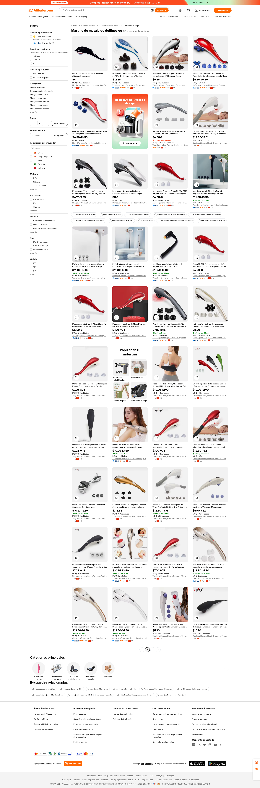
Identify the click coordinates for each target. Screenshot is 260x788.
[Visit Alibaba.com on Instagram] (210, 744)
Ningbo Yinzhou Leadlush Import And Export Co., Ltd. (90, 85)
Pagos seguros (79, 714)
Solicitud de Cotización (122, 719)
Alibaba (74, 26)
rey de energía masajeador (139, 215)
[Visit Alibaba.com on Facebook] (193, 744)
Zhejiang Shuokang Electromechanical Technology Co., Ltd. (210, 338)
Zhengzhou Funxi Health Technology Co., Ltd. (130, 458)
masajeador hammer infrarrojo (172, 695)
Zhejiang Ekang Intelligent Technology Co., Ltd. (170, 203)
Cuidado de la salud (89, 26)
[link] (256, 762)
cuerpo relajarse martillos (85, 215)
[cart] (189, 11)
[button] (152, 10)
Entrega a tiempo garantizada (85, 724)
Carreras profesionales (43, 729)
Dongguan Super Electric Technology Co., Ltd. (130, 203)
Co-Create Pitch (41, 719)
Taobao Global (141, 776)
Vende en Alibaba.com (201, 714)
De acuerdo (59, 123)
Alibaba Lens (46, 764)
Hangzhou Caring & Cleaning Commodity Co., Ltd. (90, 203)
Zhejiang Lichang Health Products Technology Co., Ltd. (210, 143)
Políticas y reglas (80, 742)
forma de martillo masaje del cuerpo (171, 215)
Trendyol (158, 776)
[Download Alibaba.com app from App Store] (197, 763)
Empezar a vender (199, 719)
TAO (151, 776)
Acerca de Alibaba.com (44, 708)
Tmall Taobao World (117, 776)
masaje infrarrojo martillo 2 (122, 220)
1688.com (102, 776)
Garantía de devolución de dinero (87, 719)
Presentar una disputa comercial (166, 724)
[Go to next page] (158, 649)
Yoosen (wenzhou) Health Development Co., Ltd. (170, 338)
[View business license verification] (154, 784)
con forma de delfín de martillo (213, 220)
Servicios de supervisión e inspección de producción (89, 735)
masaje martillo (147, 220)
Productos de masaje (111, 26)
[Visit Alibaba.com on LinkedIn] (199, 744)
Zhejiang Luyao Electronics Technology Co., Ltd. (130, 85)
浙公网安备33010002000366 (174, 784)
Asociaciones (197, 734)
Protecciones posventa (83, 729)
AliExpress (91, 776)
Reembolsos (157, 729)
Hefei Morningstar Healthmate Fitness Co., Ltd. (210, 85)
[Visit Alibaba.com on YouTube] (215, 744)
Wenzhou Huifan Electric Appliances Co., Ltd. (170, 145)
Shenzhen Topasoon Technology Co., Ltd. (89, 638)
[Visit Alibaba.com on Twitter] (204, 744)
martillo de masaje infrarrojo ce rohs (207, 215)
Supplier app (147, 764)
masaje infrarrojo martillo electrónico (90, 220)
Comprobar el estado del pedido (205, 724)
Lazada (130, 776)
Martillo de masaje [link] (131, 26)
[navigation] (49, 338)
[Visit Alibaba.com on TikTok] (220, 744)
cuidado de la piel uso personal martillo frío (177, 220)
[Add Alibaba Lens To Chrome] (73, 763)
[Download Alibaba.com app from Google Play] (217, 763)
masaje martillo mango (112, 215)
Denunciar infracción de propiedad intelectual (167, 735)
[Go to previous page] (141, 649)
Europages (169, 776)
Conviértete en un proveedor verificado (208, 729)
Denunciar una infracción (163, 742)
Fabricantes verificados (123, 714)
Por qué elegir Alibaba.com (45, 714)
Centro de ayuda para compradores (167, 714)
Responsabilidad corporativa (46, 724)
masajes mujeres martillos (45, 689)
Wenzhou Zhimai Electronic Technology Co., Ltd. (210, 205)
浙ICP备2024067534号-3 (199, 784)
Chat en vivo (157, 719)
